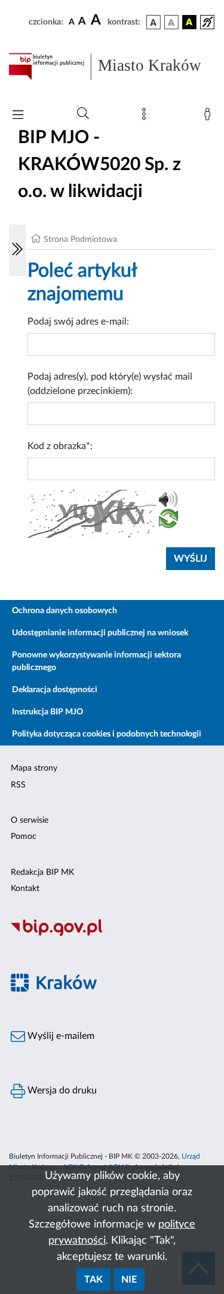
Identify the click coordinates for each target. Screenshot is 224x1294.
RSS (18, 785)
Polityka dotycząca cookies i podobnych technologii (106, 734)
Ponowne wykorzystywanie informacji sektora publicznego (96, 661)
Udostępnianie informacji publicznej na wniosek (100, 633)
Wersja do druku (61, 1090)
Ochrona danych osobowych (64, 611)
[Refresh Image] (168, 521)
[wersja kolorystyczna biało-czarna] (171, 22)
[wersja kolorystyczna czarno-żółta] (189, 22)
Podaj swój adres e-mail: (78, 321)
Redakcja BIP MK (42, 872)
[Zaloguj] (209, 117)
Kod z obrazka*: (60, 446)
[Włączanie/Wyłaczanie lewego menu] (17, 250)
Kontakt (25, 888)
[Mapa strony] (146, 117)
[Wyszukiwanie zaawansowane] (83, 114)
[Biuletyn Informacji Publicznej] (112, 934)
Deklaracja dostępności (54, 690)
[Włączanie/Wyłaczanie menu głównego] (18, 116)
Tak (93, 1279)
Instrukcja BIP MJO (47, 712)
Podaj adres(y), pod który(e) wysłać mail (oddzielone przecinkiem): (109, 384)
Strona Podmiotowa (80, 239)
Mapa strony (34, 768)
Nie (129, 1279)
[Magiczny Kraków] (112, 989)
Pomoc (23, 836)
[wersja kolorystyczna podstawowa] (153, 22)
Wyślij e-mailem (59, 1036)
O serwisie (29, 820)
